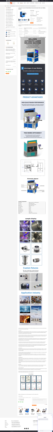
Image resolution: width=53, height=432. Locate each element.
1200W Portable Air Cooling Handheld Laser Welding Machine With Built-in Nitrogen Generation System (33, 414)
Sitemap (6, 427)
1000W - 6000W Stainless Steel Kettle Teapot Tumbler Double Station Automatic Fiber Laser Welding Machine (27, 414)
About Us (6, 422)
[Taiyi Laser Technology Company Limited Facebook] (6, 0)
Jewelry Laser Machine (9, 18)
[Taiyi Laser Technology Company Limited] (11, 3)
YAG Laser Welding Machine (9, 19)
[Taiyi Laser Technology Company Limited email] (7, 71)
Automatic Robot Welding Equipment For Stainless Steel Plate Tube (39, 414)
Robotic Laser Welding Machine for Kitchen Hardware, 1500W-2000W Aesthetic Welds (16, 422)
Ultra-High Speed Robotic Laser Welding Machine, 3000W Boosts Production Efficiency (16, 426)
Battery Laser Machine (9, 21)
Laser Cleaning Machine (9, 16)
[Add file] (38, 431)
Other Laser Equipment (9, 25)
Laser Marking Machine (9, 12)
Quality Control (6, 424)
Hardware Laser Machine (9, 22)
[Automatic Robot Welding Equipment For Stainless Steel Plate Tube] (38, 410)
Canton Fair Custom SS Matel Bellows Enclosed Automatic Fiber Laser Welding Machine (23, 22)
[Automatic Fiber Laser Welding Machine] (6, 34)
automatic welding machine (35, 394)
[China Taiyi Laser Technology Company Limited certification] (8, 43)
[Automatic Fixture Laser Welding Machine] (6, 32)
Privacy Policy (11, 431)
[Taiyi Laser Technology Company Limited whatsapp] (8, 71)
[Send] (51, 431)
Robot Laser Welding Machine (9, 15)
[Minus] (51, 415)
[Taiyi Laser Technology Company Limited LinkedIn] (8, 0)
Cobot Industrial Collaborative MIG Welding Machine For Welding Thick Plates (16, 424)
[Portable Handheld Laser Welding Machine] (6, 36)
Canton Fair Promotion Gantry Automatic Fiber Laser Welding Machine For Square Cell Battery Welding (44, 414)
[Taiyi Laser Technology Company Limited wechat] (10, 71)
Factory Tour (6, 423)
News (5, 426)
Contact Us (6, 425)
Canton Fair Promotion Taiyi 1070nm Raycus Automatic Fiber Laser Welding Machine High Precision (21, 414)
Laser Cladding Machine (9, 13)
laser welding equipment (22, 394)
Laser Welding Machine (9, 9)
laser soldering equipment (29, 394)
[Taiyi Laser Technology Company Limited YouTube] (9, 0)
